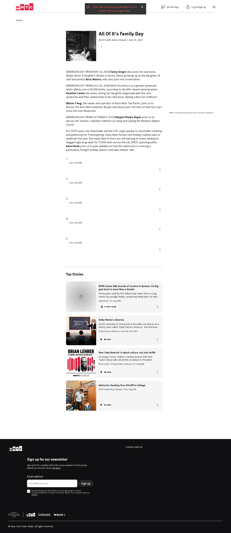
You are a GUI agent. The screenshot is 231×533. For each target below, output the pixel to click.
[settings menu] (214, 7)
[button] (114, 296)
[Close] (142, 7)
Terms (34, 494)
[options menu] (101, 46)
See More (56, 468)
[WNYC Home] (24, 7)
